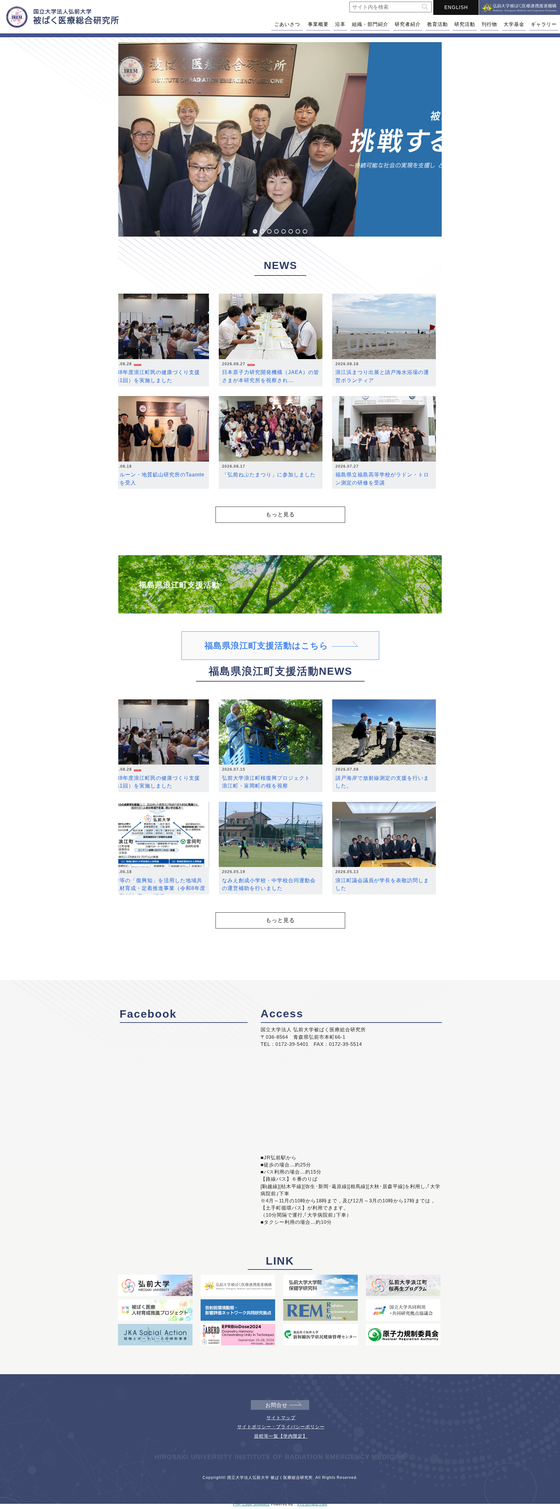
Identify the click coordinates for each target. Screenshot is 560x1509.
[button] (425, 7)
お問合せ (276, 1405)
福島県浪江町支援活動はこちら (266, 645)
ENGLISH (456, 7)
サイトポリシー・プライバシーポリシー (281, 1426)
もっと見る (280, 514)
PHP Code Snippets (251, 1504)
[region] (280, 139)
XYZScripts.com (312, 1504)
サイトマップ (281, 1417)
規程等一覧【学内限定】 (281, 1436)
